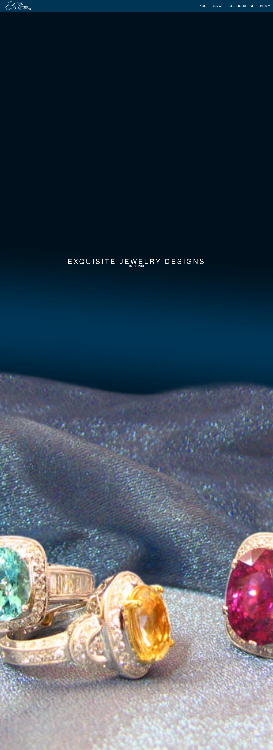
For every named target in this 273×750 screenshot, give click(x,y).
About (204, 6)
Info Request (237, 6)
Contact (218, 6)
